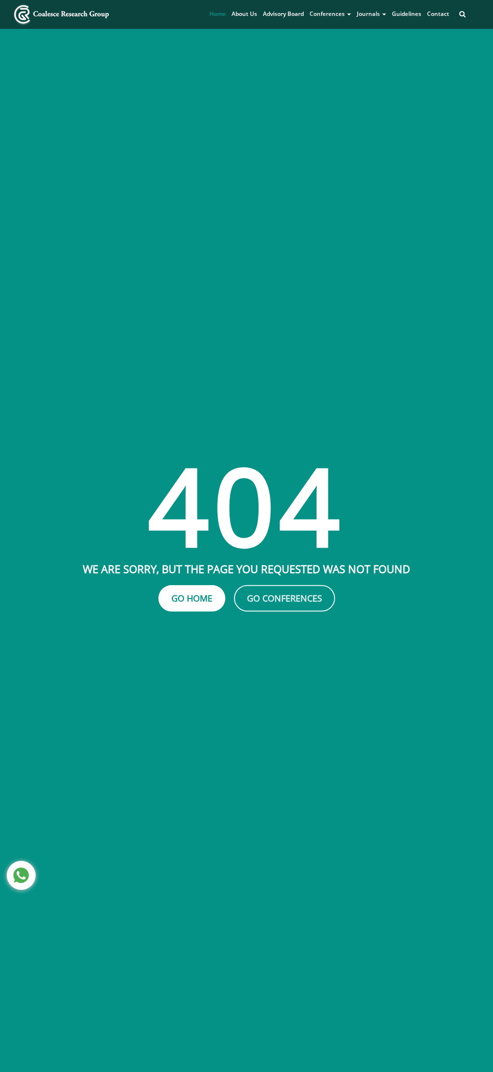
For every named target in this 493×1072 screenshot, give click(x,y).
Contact (438, 14)
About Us (244, 14)
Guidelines (406, 14)
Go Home (191, 598)
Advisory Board (283, 14)
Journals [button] (369, 14)
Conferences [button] (328, 14)
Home (217, 14)
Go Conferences (284, 598)
